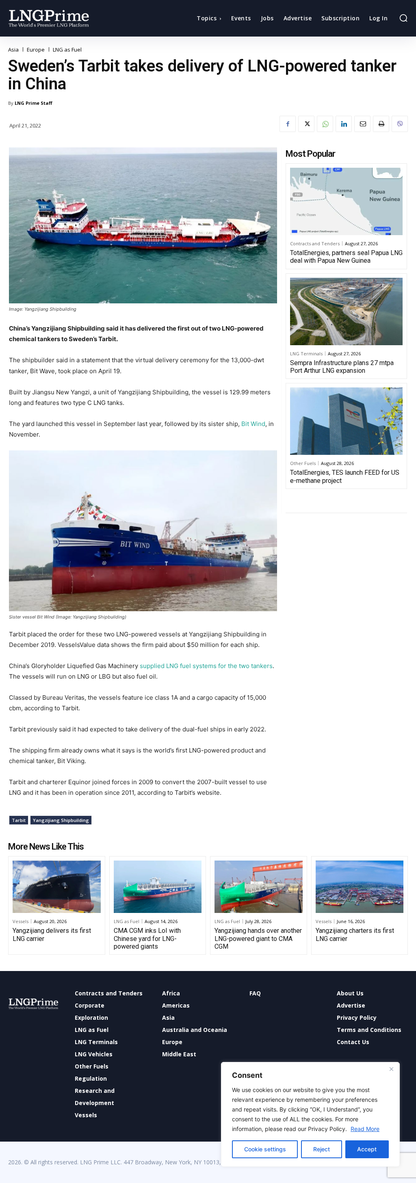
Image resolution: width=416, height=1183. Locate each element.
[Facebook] (288, 124)
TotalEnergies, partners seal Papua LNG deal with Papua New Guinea (346, 256)
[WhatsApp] (325, 124)
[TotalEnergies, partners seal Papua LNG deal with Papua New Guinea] (346, 201)
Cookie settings (265, 1149)
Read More (365, 1128)
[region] (310, 1114)
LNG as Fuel (67, 49)
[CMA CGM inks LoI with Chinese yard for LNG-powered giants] (158, 887)
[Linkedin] (344, 124)
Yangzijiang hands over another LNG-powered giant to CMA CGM (258, 938)
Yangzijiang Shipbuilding (61, 820)
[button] (403, 17)
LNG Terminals (306, 353)
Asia (13, 49)
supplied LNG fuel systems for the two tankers (206, 666)
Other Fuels (303, 463)
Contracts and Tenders (315, 243)
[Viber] (400, 124)
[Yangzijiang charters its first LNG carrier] (360, 887)
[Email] (362, 124)
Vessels (20, 921)
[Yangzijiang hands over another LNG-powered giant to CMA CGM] (258, 887)
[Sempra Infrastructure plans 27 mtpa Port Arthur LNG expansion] (346, 311)
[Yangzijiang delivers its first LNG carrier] (57, 887)
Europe (36, 49)
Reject (321, 1149)
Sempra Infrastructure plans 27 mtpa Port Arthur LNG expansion (342, 366)
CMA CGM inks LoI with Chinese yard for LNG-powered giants (147, 938)
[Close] (391, 1069)
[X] (306, 124)
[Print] (381, 124)
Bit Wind (253, 424)
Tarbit (19, 820)
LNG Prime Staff (33, 103)
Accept (367, 1149)
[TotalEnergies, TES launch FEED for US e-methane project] (346, 421)
